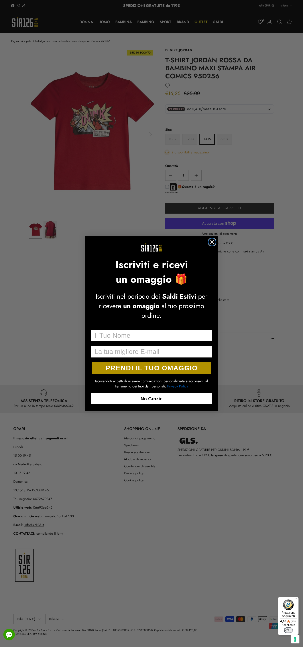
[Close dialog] (212, 242)
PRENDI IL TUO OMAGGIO (152, 368)
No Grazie (152, 398)
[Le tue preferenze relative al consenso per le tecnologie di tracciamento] (295, 639)
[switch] (288, 630)
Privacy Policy (177, 386)
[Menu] (296, 599)
